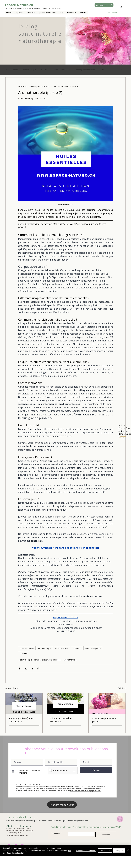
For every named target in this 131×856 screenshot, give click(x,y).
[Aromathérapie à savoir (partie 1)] (107, 703)
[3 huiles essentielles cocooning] (65, 703)
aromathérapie (44, 648)
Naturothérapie (25, 660)
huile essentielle (27, 648)
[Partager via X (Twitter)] (25, 668)
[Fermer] (127, 850)
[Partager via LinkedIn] (32, 668)
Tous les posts (11, 69)
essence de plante (93, 648)
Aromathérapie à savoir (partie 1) (104, 720)
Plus (102, 69)
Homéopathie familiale (85, 69)
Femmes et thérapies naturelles (47, 660)
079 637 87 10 (56, 8)
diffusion (24, 653)
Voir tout (122, 688)
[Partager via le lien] (38, 668)
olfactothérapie (61, 648)
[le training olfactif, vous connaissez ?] (24, 703)
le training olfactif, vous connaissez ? (21, 720)
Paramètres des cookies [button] (86, 850)
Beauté (44, 69)
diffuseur (77, 648)
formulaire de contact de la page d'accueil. (85, 791)
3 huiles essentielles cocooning (61, 720)
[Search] (121, 7)
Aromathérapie (29, 69)
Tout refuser (105, 850)
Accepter (119, 850)
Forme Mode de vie (61, 69)
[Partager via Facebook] (19, 668)
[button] (31, 12)
